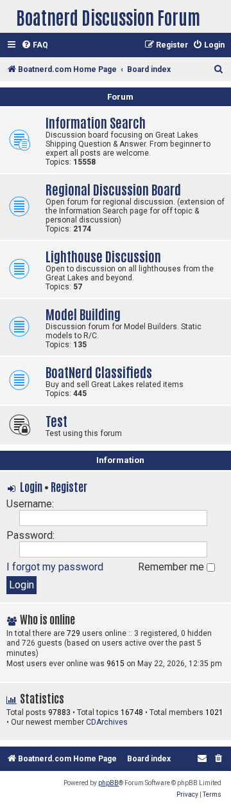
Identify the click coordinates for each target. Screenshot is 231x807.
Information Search (96, 122)
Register (69, 486)
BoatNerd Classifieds (99, 371)
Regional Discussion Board (113, 188)
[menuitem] (34, 45)
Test (56, 420)
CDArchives (107, 722)
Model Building (83, 313)
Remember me (172, 567)
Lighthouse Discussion (103, 255)
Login (31, 486)
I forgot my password (54, 567)
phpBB (108, 782)
